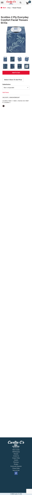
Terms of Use (16, 470)
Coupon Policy (16, 458)
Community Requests (16, 466)
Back (4, 7)
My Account (16, 447)
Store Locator (16, 449)
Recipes (16, 464)
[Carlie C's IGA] (11, 2)
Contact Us (16, 456)
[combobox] (16, 87)
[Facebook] (16, 473)
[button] (5, 59)
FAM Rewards (16, 451)
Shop (9, 8)
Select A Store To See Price (13, 79)
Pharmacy (16, 462)
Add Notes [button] (5, 92)
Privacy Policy (16, 468)
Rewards (16, 454)
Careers (16, 460)
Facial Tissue (17, 8)
